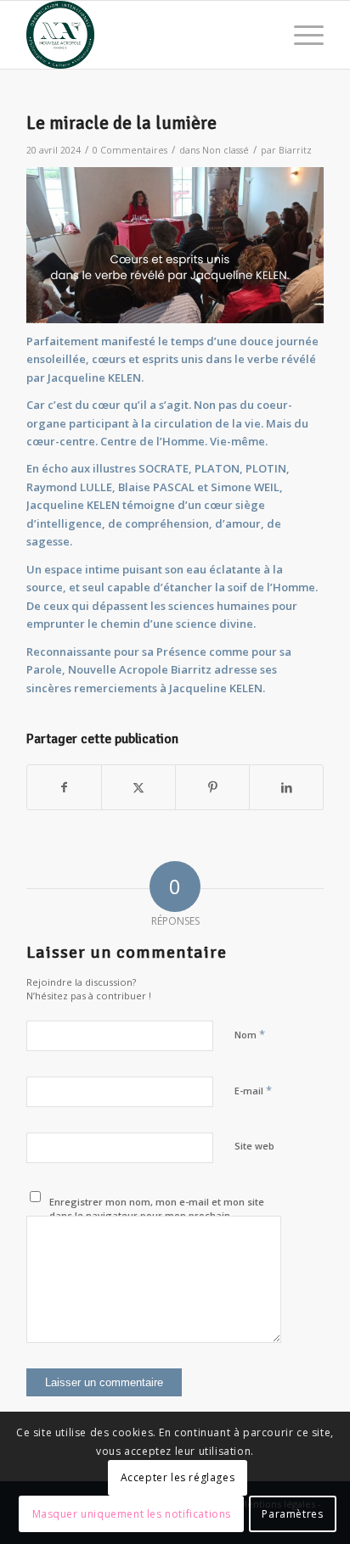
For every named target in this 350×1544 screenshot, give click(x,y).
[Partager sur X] (138, 787)
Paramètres (292, 1514)
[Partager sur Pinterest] (212, 787)
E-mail (253, 1090)
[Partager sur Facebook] (64, 787)
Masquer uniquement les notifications (132, 1514)
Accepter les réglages (178, 1477)
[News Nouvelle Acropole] (145, 35)
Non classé (225, 150)
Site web (254, 1145)
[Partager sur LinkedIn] (286, 787)
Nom (249, 1034)
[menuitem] (300, 35)
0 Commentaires (130, 150)
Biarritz (295, 150)
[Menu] (300, 35)
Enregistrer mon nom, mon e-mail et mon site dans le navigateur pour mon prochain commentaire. (156, 1215)
